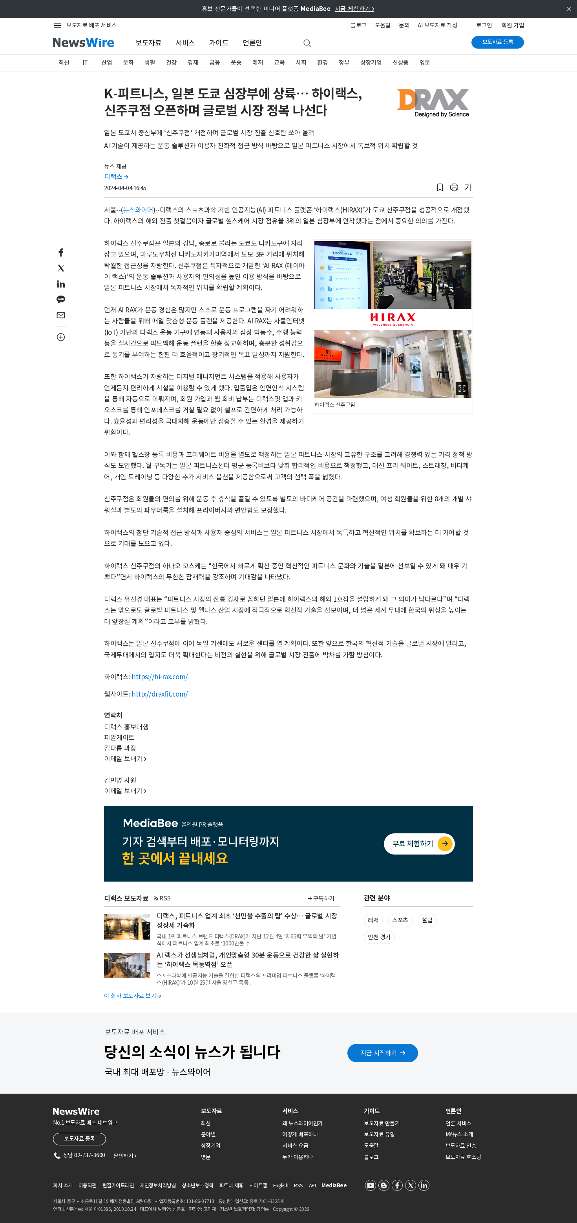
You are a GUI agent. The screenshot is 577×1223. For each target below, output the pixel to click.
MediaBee (334, 1185)
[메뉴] (59, 25)
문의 (404, 25)
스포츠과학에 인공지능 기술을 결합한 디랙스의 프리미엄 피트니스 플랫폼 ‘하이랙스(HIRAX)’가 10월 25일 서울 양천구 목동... (246, 979)
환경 (322, 62)
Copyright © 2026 (291, 1209)
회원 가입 (513, 25)
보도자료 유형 (379, 1134)
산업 (106, 62)
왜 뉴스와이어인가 (302, 1123)
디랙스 (116, 176)
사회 (301, 62)
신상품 (401, 62)
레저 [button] (373, 920)
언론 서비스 (458, 1123)
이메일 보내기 (125, 759)
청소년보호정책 (198, 1185)
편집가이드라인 (118, 1185)
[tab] (238, 1111)
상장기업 (371, 62)
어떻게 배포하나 (300, 1134)
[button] (440, 187)
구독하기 (323, 898)
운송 (236, 62)
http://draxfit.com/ (159, 694)
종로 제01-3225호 (266, 1201)
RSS (165, 898)
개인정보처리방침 (158, 1185)
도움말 (383, 25)
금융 (214, 62)
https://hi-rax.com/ (159, 677)
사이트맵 (258, 1185)
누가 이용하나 (297, 1157)
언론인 (252, 42)
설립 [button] (427, 920)
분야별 (208, 1134)
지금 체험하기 (354, 9)
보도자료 (148, 42)
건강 (171, 62)
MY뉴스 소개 (459, 1134)
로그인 (484, 25)
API (312, 1185)
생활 (149, 62)
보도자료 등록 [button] (79, 1138)
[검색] (307, 43)
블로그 (359, 25)
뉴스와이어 (138, 210)
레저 (257, 62)
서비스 (185, 42)
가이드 (219, 42)
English (280, 1185)
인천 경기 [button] (379, 937)
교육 (279, 62)
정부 (344, 62)
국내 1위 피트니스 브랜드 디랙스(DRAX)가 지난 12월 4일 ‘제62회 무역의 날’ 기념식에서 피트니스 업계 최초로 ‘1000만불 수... (246, 940)
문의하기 (124, 1155)
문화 (128, 62)
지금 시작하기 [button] (379, 1053)
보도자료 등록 (497, 41)
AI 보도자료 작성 (437, 25)
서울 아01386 (97, 1209)
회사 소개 (63, 1185)
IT (85, 62)
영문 (425, 62)
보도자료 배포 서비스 (91, 25)
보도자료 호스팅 (463, 1157)
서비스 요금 (295, 1145)
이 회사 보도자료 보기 (132, 996)
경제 (193, 62)
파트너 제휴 (231, 1185)
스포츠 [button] (400, 920)
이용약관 (88, 1185)
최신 (63, 62)
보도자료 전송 (461, 1145)
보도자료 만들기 (382, 1123)
